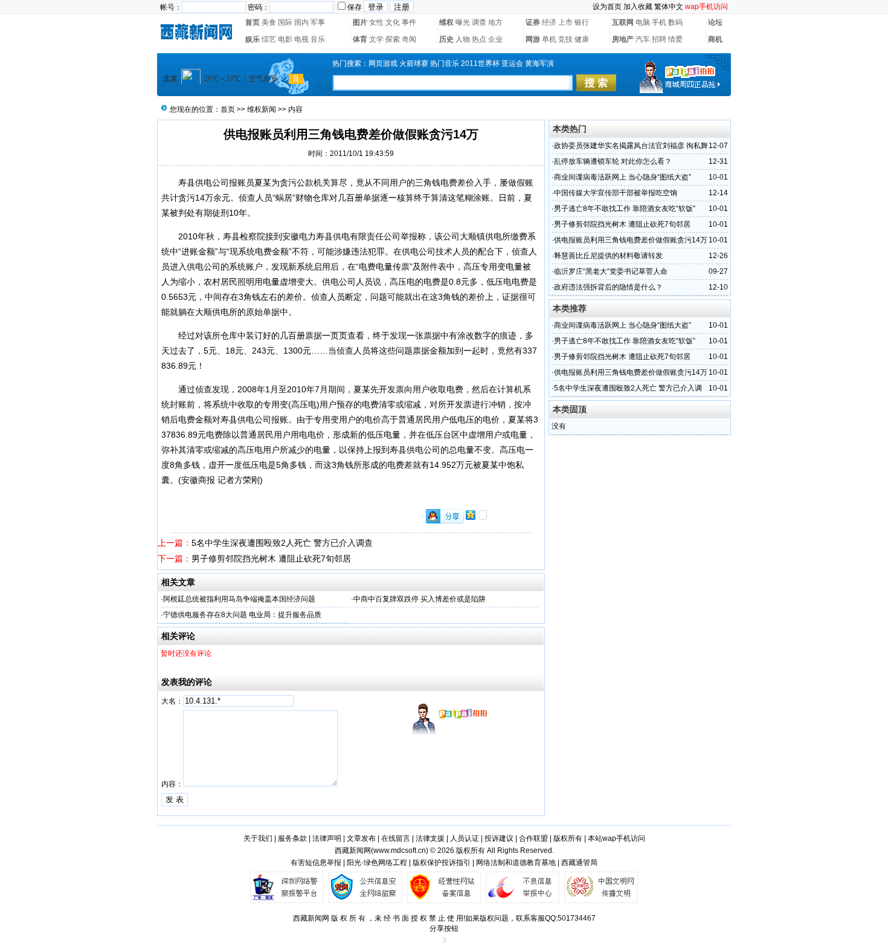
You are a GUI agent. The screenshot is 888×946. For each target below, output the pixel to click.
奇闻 (409, 39)
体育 (360, 39)
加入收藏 (637, 6)
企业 (495, 39)
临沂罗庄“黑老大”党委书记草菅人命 (611, 271)
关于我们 (257, 838)
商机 (715, 39)
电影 (285, 39)
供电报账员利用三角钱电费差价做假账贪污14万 (630, 240)
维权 (446, 22)
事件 (409, 22)
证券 (533, 22)
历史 (446, 39)
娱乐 (252, 39)
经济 (549, 22)
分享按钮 (444, 928)
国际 (285, 22)
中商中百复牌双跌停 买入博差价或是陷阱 (419, 599)
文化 (392, 22)
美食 (269, 22)
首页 (252, 22)
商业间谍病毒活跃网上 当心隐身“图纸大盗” (622, 177)
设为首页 (607, 6)
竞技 (565, 39)
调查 (479, 22)
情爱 (675, 39)
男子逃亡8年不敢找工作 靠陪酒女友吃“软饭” (624, 208)
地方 (495, 22)
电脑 (642, 22)
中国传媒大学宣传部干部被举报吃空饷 (615, 193)
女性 (376, 22)
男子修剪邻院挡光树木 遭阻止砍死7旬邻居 (271, 558)
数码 (675, 22)
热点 (479, 39)
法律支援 (430, 838)
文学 (376, 39)
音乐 (317, 39)
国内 (301, 22)
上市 (565, 22)
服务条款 (292, 838)
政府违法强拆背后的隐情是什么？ (608, 287)
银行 (581, 22)
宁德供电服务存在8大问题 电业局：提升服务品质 (242, 615)
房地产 (623, 39)
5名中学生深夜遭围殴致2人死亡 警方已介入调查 (282, 543)
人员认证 (464, 838)
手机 (659, 22)
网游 (533, 39)
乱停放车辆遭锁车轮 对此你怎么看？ (613, 161)
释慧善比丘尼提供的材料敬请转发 (608, 255)
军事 (317, 22)
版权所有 (567, 838)
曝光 (462, 22)
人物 (462, 39)
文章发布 (361, 838)
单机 (549, 39)
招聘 (659, 39)
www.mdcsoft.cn (399, 850)
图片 (360, 22)
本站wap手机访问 (616, 838)
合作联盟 (533, 838)
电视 (301, 39)
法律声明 (326, 838)
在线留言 (395, 838)
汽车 (642, 39)
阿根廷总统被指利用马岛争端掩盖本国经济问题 (239, 599)
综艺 (269, 39)
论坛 (715, 22)
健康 (581, 39)
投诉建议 (498, 838)
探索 (392, 39)
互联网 (623, 22)
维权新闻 (261, 109)
